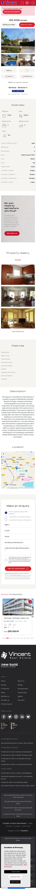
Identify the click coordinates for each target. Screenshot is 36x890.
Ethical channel (6, 704)
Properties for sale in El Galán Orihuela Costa (16, 755)
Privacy (9, 826)
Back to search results (18, 82)
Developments (23, 689)
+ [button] (3, 454)
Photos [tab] (18, 260)
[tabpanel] (18, 617)
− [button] (3, 457)
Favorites (21, 700)
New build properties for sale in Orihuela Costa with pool (18, 796)
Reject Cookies (15, 882)
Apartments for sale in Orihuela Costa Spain (18, 839)
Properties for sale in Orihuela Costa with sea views (18, 809)
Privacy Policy (12, 560)
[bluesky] (28, 716)
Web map (26, 826)
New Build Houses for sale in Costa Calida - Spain (18, 785)
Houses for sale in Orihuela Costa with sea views (18, 815)
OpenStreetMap (19, 487)
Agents (20, 696)
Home (3, 681)
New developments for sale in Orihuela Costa (18, 802)
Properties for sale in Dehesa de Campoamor (16, 752)
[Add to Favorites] (30, 602)
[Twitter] (10, 716)
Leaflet (8, 487)
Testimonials (22, 692)
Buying (3, 685)
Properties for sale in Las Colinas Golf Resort (16, 764)
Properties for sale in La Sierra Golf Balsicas (16, 773)
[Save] (27, 70)
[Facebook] (3, 716)
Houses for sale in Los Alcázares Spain (14, 782)
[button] (9, 76)
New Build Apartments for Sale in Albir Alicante (17, 743)
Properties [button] (5, 689)
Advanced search (12, 12)
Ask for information (17, 568)
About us (21, 681)
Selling (20, 685)
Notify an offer (9, 24)
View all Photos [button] (18, 331)
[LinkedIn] (22, 716)
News (3, 692)
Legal (30, 823)
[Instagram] (16, 716)
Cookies (17, 826)
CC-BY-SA (31, 487)
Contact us (5, 700)
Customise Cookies (15, 877)
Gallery (9, 70)
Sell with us (12, 233)
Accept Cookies (16, 871)
